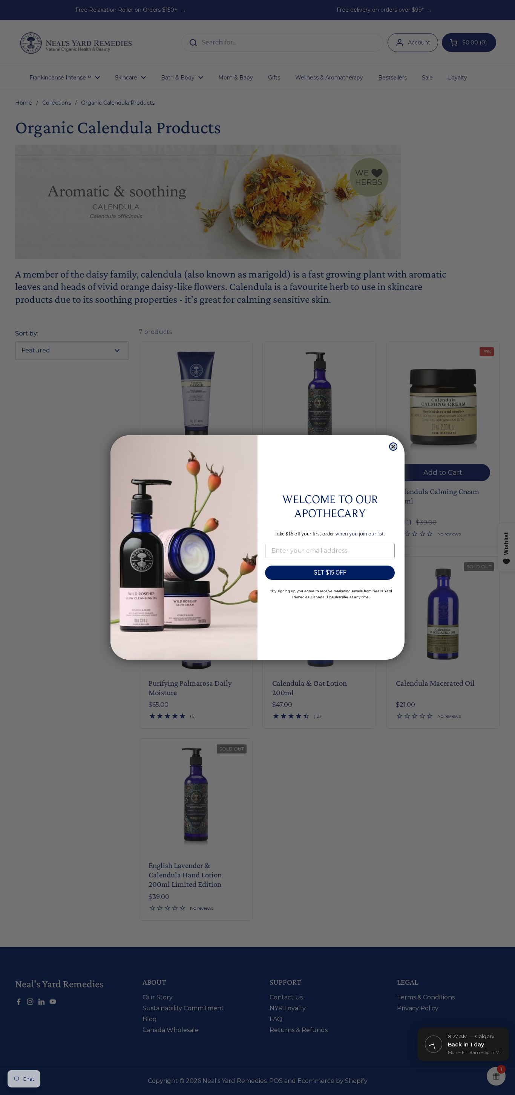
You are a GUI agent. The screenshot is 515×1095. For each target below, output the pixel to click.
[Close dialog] (393, 446)
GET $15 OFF (329, 572)
